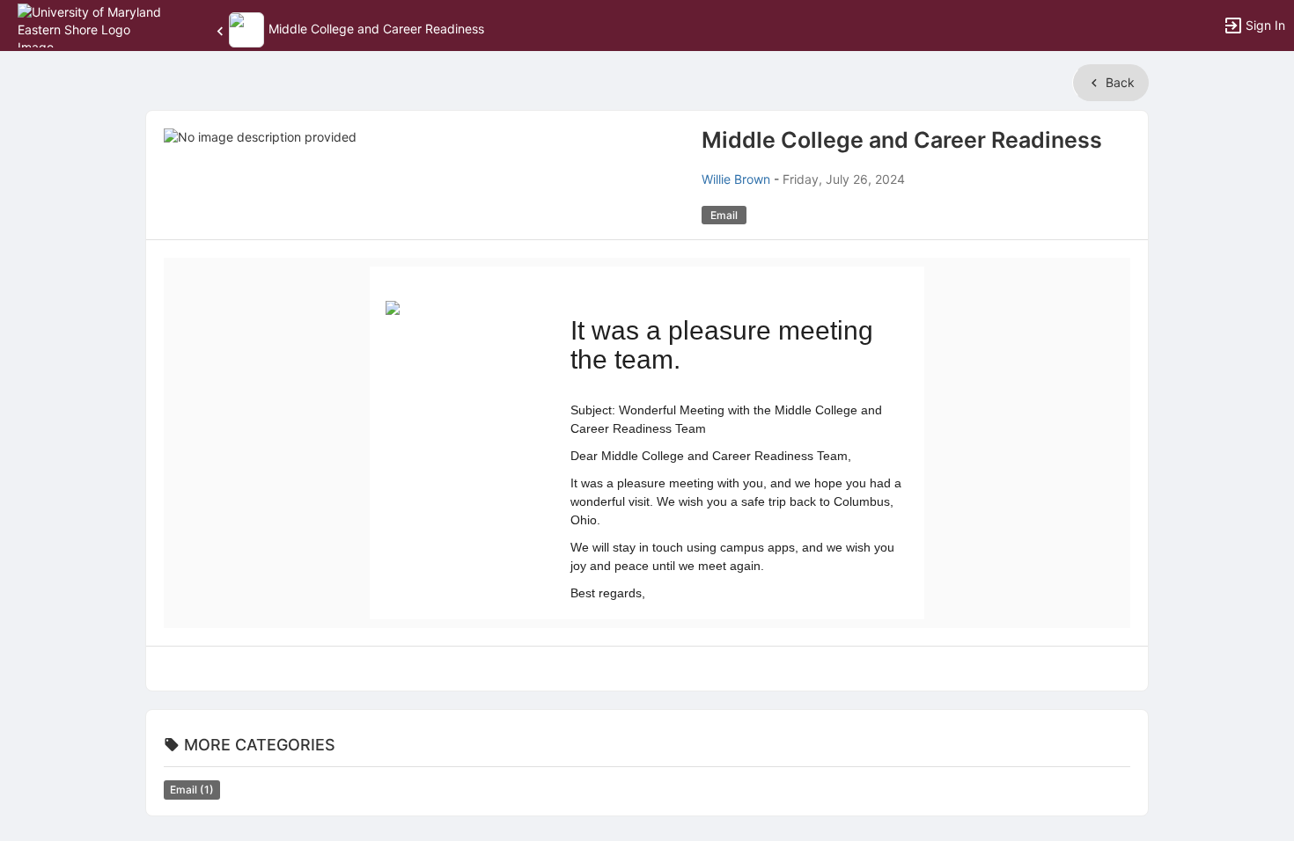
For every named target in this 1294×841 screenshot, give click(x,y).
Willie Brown (736, 179)
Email (192, 789)
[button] (90, 24)
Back (1118, 82)
